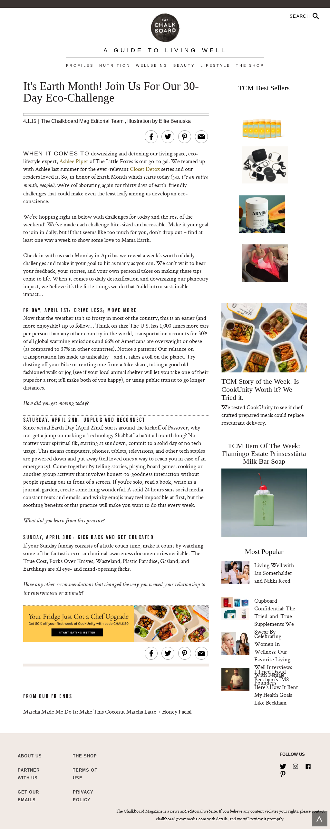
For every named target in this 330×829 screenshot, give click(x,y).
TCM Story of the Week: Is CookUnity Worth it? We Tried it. (260, 389)
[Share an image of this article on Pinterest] (184, 137)
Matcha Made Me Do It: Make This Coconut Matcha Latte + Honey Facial (107, 711)
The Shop (250, 65)
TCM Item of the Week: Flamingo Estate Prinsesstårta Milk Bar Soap (264, 453)
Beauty (184, 65)
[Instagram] (295, 765)
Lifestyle (215, 65)
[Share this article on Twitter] (168, 137)
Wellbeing (152, 65)
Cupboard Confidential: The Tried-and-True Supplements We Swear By (274, 616)
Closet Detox (145, 169)
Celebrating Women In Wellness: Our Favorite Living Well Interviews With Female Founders (273, 659)
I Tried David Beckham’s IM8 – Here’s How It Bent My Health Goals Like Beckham (276, 687)
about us (30, 756)
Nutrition (115, 65)
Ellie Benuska (175, 121)
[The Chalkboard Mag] (165, 26)
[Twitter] (283, 765)
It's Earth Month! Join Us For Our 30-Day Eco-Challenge (111, 92)
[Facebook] (308, 765)
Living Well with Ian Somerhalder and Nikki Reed (274, 572)
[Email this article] (201, 137)
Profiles (80, 65)
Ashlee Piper (73, 161)
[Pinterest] (283, 773)
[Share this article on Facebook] (151, 137)
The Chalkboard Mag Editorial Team (83, 121)
